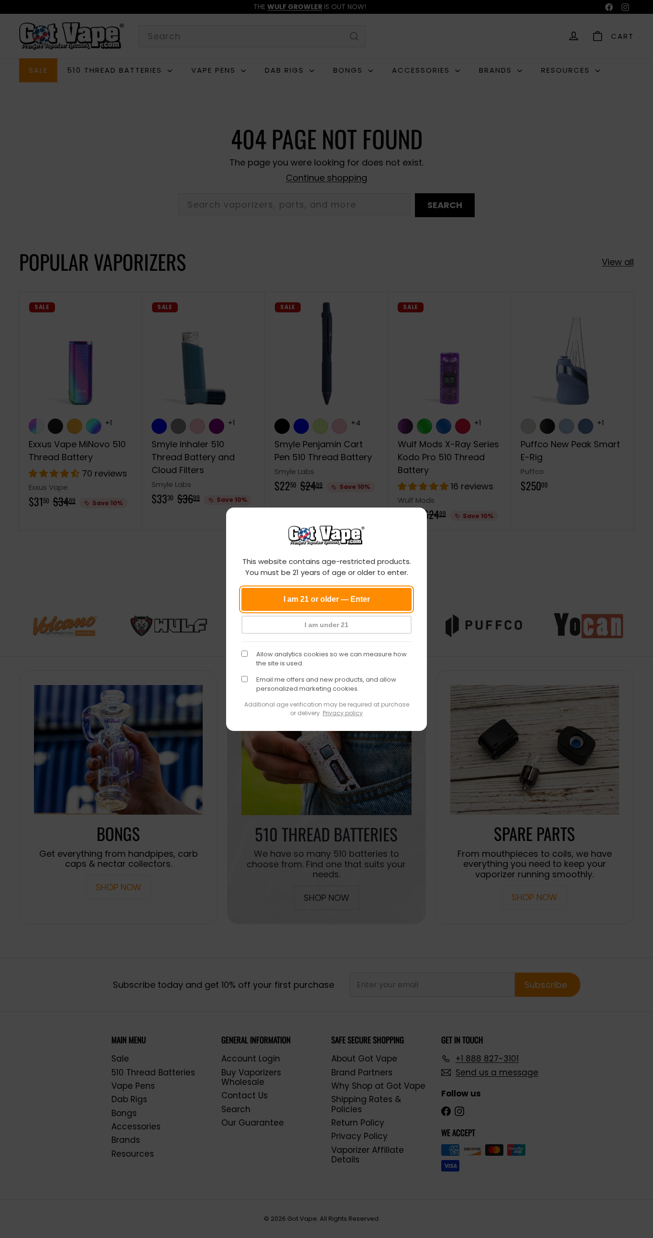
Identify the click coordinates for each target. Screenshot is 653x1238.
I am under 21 (326, 625)
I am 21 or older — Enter (326, 599)
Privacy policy (343, 713)
